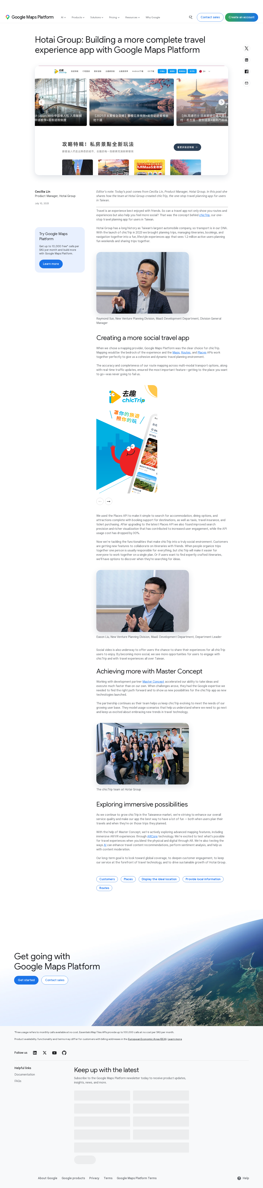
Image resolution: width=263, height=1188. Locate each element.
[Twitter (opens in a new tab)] (44, 1053)
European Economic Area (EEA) (147, 1039)
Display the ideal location (159, 879)
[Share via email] (246, 83)
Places (128, 879)
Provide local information (203, 879)
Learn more (175, 1039)
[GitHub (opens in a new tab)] (64, 1053)
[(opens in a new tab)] (21, 1178)
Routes (104, 888)
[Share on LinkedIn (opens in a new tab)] (246, 60)
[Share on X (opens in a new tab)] (246, 48)
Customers (107, 879)
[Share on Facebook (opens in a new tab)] (246, 71)
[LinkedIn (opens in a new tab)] (35, 1053)
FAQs (17, 1081)
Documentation (24, 1074)
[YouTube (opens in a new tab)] (54, 1053)
